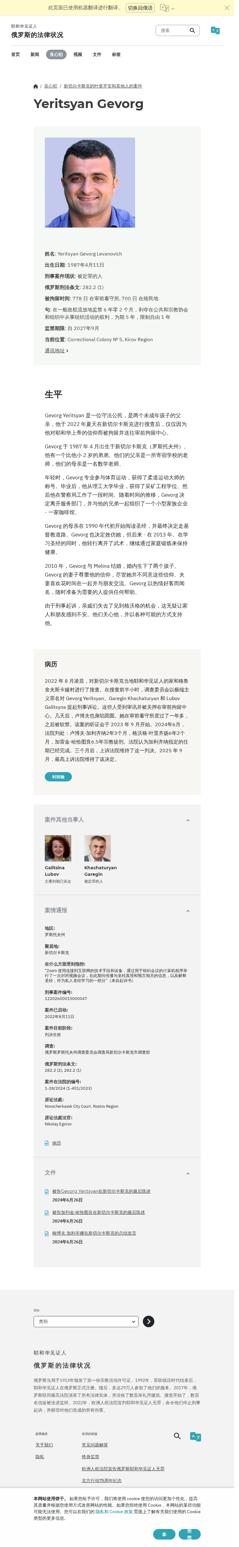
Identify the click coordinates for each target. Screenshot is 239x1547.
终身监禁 (90, 1456)
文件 (97, 54)
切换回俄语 (140, 8)
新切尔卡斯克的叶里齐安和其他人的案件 (103, 86)
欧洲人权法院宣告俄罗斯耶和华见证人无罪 (123, 1469)
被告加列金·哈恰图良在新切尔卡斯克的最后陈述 (98, 1212)
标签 (116, 54)
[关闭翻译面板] (227, 7)
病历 (56, 1143)
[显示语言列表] (167, 8)
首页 (15, 54)
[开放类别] (148, 1322)
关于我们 (44, 1445)
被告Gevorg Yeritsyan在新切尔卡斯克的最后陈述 (101, 1191)
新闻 (34, 54)
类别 (43, 1321)
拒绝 (189, 1534)
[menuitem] (15, 54)
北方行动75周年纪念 (102, 1480)
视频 (77, 54)
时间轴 (58, 776)
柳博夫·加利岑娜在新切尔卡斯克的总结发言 (94, 1233)
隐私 (39, 1456)
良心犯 (56, 54)
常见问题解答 (95, 1445)
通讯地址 (55, 350)
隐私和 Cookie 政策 (114, 1511)
